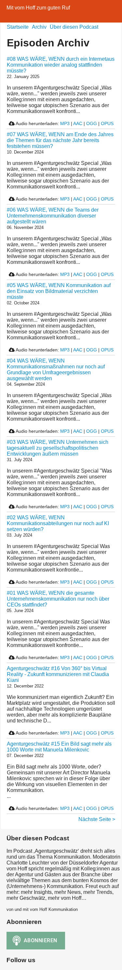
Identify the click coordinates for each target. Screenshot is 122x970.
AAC (77, 123)
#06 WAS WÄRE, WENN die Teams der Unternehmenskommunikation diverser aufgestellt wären (53, 215)
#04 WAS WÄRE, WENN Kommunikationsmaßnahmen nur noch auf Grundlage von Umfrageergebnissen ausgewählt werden (56, 369)
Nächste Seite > (96, 819)
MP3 (65, 123)
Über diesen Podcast (74, 27)
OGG (91, 123)
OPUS (107, 123)
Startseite (18, 27)
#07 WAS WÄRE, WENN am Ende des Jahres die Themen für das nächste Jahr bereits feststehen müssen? (60, 140)
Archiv (39, 27)
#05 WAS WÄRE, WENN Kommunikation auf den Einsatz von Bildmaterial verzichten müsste (59, 291)
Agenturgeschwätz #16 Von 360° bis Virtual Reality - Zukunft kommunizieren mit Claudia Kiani (58, 674)
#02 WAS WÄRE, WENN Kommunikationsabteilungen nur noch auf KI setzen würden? (58, 523)
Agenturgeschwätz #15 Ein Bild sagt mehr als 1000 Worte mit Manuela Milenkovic (59, 746)
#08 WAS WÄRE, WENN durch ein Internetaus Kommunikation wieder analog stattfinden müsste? (61, 64)
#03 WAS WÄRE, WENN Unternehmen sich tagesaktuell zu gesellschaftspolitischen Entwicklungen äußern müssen (57, 448)
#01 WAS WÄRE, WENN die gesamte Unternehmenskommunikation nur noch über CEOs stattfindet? (58, 598)
